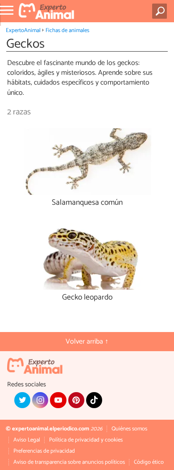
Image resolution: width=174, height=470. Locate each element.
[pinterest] (76, 400)
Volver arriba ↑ (87, 342)
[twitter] (22, 400)
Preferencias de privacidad (44, 451)
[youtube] (58, 400)
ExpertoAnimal (23, 30)
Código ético (149, 462)
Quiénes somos (129, 428)
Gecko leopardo (87, 297)
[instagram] (40, 400)
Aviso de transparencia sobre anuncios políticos (69, 462)
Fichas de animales (67, 30)
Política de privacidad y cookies (86, 440)
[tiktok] (94, 400)
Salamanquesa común (87, 202)
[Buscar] (161, 11)
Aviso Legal (26, 440)
